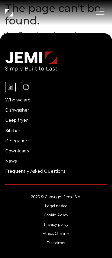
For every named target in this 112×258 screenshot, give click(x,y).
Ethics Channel (56, 233)
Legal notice (56, 206)
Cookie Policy (56, 215)
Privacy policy (56, 224)
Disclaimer (56, 243)
